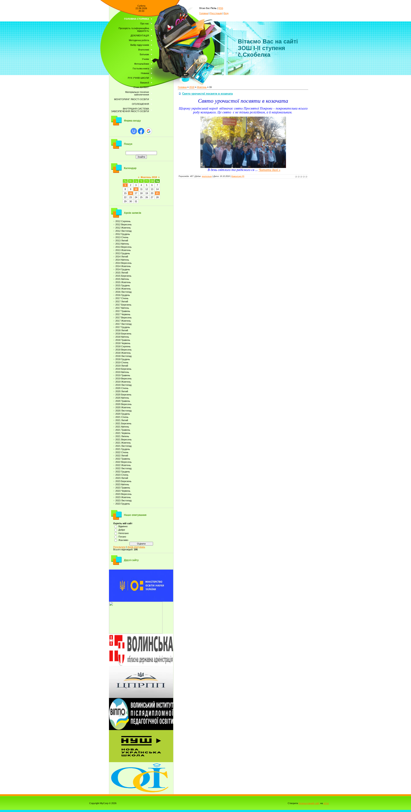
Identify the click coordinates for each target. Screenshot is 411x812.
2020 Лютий (121, 391)
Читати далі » (269, 170)
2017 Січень (121, 298)
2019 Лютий (121, 365)
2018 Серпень (123, 346)
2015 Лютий (121, 272)
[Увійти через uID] (134, 131)
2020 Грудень (122, 414)
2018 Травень (122, 340)
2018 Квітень (122, 336)
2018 (191, 87)
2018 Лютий (121, 330)
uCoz (326, 803)
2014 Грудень (122, 269)
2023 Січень (121, 475)
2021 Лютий (121, 420)
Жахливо (123, 540)
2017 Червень (122, 314)
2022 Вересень (123, 462)
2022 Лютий (121, 455)
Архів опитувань (136, 547)
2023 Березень (123, 481)
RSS (220, 8)
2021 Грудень (122, 449)
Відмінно (123, 526)
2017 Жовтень (123, 320)
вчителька (207, 176)
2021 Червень (122, 433)
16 (130, 193)
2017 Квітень (122, 308)
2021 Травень (122, 430)
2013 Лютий (121, 240)
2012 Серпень (123, 221)
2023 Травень (122, 487)
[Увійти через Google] (148, 131)
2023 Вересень (123, 494)
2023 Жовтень (123, 497)
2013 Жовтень (123, 250)
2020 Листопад (123, 410)
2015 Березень (123, 276)
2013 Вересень (123, 247)
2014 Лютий (121, 256)
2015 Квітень (122, 279)
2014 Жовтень (123, 266)
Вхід (226, 13)
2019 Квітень (122, 372)
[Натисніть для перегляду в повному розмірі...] (243, 167)
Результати (119, 547)
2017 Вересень (123, 317)
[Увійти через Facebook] (141, 131)
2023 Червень (122, 491)
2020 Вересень (123, 404)
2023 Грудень (122, 503)
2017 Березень (123, 304)
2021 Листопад (123, 446)
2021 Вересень (123, 439)
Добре (121, 529)
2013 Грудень (122, 253)
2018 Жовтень (123, 353)
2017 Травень (122, 311)
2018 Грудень (122, 359)
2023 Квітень (122, 484)
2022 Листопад (123, 468)
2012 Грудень (122, 234)
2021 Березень (123, 423)
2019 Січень (121, 362)
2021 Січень (121, 417)
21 (157, 193)
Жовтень (202, 87)
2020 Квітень (122, 397)
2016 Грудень (122, 295)
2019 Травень (122, 375)
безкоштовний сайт (309, 803)
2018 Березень (123, 333)
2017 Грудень (122, 327)
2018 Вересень (123, 349)
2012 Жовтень (123, 227)
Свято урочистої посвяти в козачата (207, 93)
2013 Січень (121, 237)
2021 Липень (122, 436)
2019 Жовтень (123, 381)
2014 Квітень (122, 259)
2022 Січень (121, 452)
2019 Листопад (123, 385)
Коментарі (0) (237, 176)
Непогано (123, 533)
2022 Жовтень (123, 465)
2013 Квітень (122, 243)
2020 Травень (122, 401)
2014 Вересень (123, 263)
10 (136, 189)
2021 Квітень (122, 426)
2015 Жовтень (123, 282)
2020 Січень (121, 388)
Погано (122, 536)
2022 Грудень (122, 471)
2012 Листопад (123, 231)
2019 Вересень (123, 378)
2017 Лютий (121, 301)
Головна (203, 13)
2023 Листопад (123, 500)
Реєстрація (216, 13)
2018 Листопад (123, 356)
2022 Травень (122, 458)
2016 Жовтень (123, 288)
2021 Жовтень (123, 442)
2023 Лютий (121, 478)
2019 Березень (123, 369)
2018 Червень (122, 343)
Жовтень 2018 (149, 177)
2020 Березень (123, 394)
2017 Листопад (123, 324)
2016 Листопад (123, 292)
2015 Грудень (122, 285)
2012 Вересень (123, 224)
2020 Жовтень (123, 407)
